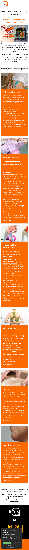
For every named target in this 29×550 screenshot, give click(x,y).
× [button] (20, 529)
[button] (11, 545)
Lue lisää (9, 540)
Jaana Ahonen (7, 392)
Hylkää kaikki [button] (16, 542)
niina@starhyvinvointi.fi (10, 174)
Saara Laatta (16, 95)
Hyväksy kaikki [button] (7, 542)
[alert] (11, 538)
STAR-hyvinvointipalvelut (12, 161)
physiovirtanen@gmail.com (11, 477)
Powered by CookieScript (11, 547)
